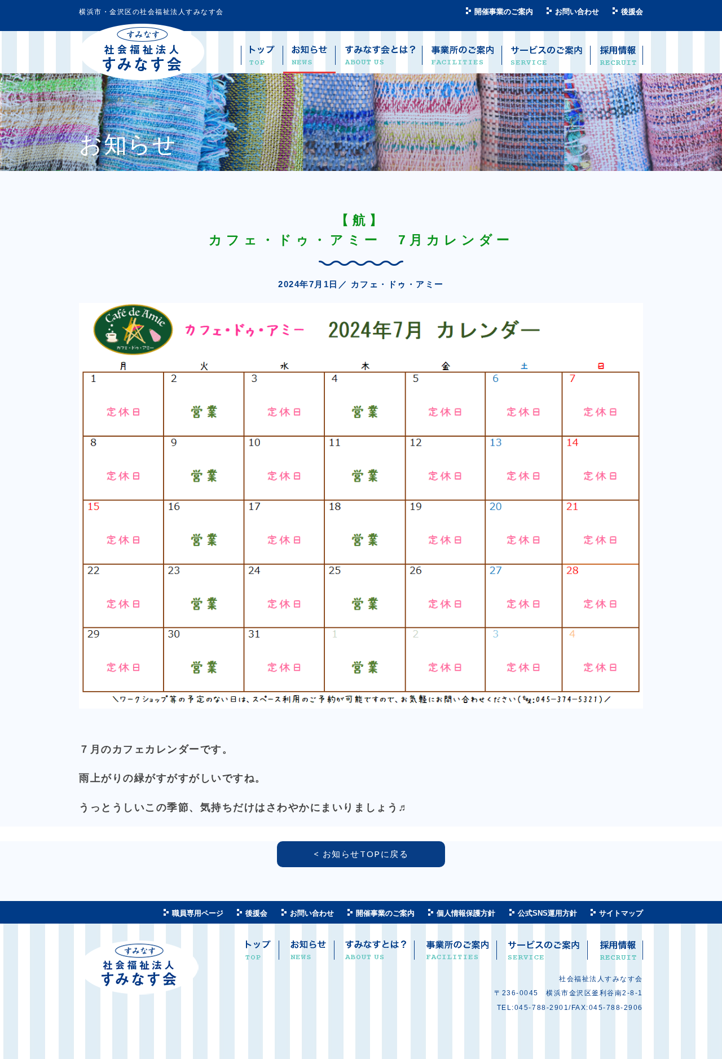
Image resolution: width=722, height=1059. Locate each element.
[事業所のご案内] (462, 59)
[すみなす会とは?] (379, 59)
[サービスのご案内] (546, 59)
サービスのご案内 (543, 954)
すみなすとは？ (376, 954)
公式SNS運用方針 (547, 913)
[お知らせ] (309, 59)
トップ (258, 954)
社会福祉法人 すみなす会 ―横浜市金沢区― (142, 52)
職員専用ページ (197, 913)
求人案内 (617, 954)
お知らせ (308, 954)
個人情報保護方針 (466, 913)
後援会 (632, 11)
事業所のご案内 (457, 954)
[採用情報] (617, 59)
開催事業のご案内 (503, 11)
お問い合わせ (577, 11)
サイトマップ (621, 913)
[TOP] (262, 59)
